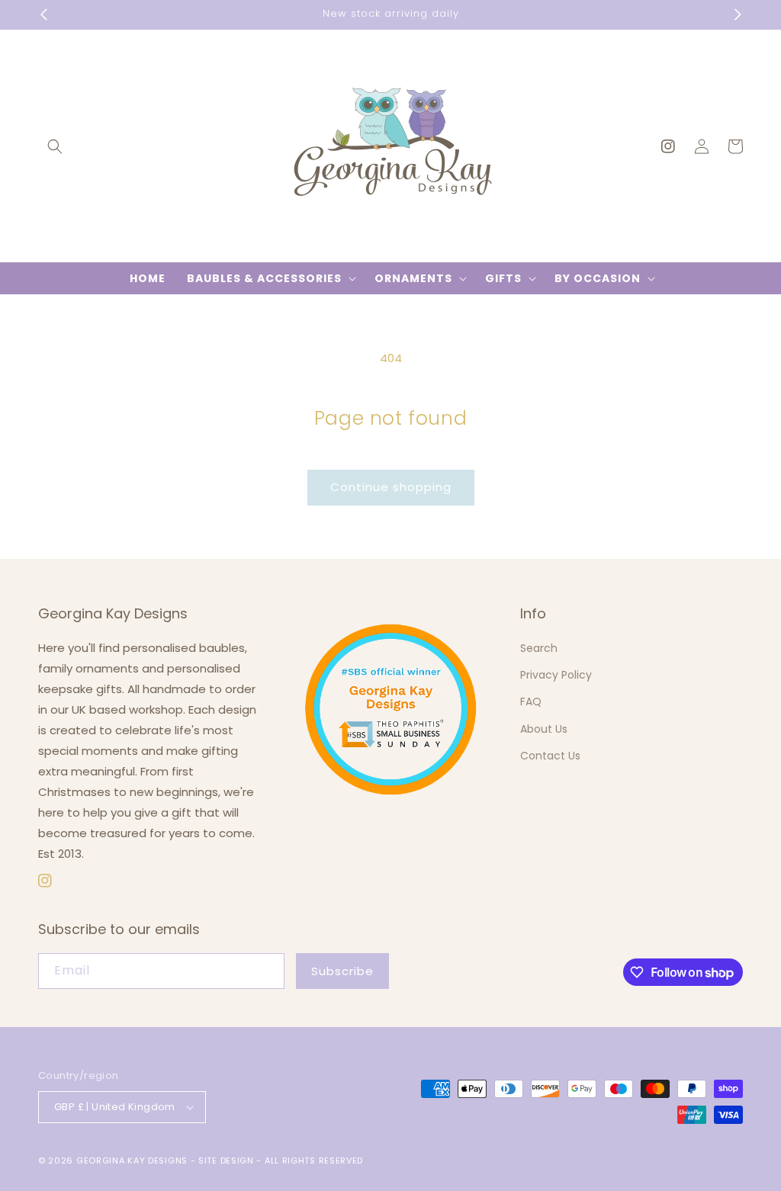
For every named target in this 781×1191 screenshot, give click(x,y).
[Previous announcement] (43, 14)
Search (539, 648)
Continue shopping (391, 487)
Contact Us (550, 755)
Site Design (226, 1160)
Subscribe (342, 971)
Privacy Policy (556, 674)
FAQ (531, 701)
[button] (55, 146)
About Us (543, 729)
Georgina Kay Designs (132, 1160)
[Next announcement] (737, 14)
